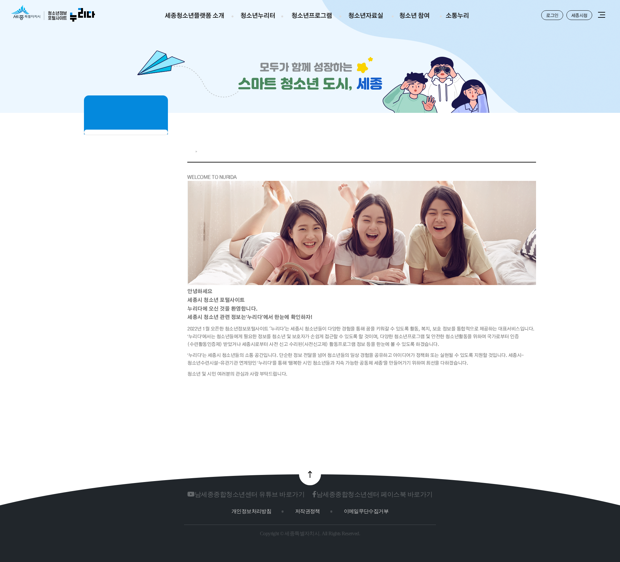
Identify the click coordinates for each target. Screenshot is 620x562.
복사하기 (522, 150)
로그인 (552, 15)
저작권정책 (307, 511)
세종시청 (579, 15)
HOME (189, 151)
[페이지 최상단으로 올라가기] (310, 474)
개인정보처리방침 (251, 511)
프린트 (532, 150)
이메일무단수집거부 (366, 511)
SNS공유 (512, 150)
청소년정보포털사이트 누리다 (53, 14)
